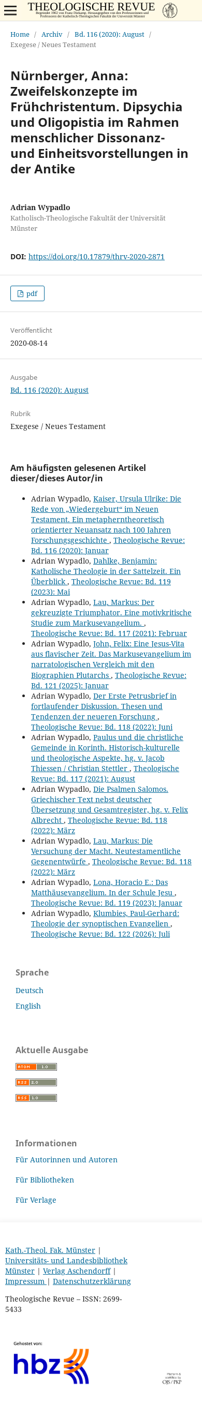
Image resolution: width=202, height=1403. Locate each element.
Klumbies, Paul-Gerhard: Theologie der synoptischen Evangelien (105, 918)
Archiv (52, 34)
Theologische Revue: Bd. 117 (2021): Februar (109, 633)
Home (20, 34)
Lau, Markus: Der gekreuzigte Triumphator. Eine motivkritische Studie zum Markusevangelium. (111, 612)
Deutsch (30, 990)
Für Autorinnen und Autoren (67, 1159)
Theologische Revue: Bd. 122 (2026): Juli (100, 934)
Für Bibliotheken (45, 1180)
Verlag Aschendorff (76, 1271)
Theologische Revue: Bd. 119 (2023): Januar (106, 903)
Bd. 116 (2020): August (110, 34)
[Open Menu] (10, 10)
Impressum (26, 1281)
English (28, 1006)
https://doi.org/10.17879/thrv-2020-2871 (96, 256)
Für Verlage (36, 1200)
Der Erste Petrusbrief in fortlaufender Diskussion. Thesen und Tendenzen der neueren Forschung (104, 706)
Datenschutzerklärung (92, 1281)
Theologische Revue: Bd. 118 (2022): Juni (101, 727)
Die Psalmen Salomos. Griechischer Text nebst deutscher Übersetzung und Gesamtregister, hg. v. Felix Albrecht (109, 804)
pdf (31, 293)
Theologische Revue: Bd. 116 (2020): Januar (108, 545)
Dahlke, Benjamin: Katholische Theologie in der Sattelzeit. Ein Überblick (106, 571)
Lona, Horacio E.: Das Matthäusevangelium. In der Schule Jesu (103, 887)
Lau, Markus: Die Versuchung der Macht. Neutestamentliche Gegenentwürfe (106, 851)
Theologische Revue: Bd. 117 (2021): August (105, 773)
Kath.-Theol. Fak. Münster (50, 1250)
